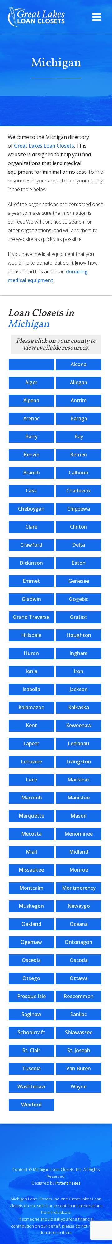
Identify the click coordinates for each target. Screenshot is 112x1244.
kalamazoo (31, 707)
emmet (31, 580)
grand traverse (31, 617)
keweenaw (78, 725)
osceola (31, 960)
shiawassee (78, 1032)
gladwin (31, 599)
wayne (78, 1086)
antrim (79, 400)
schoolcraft (31, 1032)
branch (31, 472)
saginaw (31, 1014)
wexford (31, 1104)
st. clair (31, 1050)
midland (78, 851)
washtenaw (31, 1086)
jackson (79, 689)
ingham (78, 653)
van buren (78, 1068)
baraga (78, 418)
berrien (78, 454)
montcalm (31, 887)
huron (31, 653)
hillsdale (31, 635)
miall (31, 851)
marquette (31, 815)
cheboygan (31, 508)
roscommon (78, 996)
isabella (31, 689)
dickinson (31, 562)
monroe (78, 869)
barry (31, 436)
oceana (79, 924)
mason (79, 815)
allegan (78, 382)
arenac (31, 418)
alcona (78, 364)
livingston (78, 761)
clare (31, 526)
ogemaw (31, 942)
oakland (31, 924)
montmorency (79, 887)
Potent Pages (68, 1183)
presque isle (31, 996)
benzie (31, 454)
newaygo (79, 905)
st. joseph (78, 1050)
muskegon (31, 905)
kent (31, 725)
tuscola (31, 1068)
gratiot (78, 617)
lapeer (31, 743)
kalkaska (78, 707)
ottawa (79, 978)
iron (78, 671)
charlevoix (78, 490)
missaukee (31, 869)
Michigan (28, 324)
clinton (78, 526)
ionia (31, 671)
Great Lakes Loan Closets (44, 145)
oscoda (79, 960)
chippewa (78, 508)
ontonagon (78, 942)
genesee (78, 580)
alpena (31, 400)
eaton (79, 562)
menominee (78, 833)
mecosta (31, 833)
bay (78, 436)
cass (31, 490)
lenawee (31, 761)
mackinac (79, 779)
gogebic (78, 599)
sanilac (78, 1014)
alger (31, 382)
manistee (79, 797)
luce (31, 779)
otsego (31, 978)
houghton (78, 635)
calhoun (78, 472)
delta (78, 544)
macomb (31, 797)
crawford (31, 544)
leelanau (78, 743)
